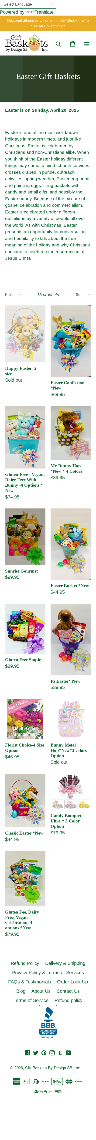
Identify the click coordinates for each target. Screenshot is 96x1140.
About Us (41, 991)
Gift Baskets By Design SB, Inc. (53, 1068)
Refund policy (68, 1000)
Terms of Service (31, 1000)
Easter (12, 110)
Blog (20, 991)
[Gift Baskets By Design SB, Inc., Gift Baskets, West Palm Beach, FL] (48, 1021)
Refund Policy (25, 963)
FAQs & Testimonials (29, 981)
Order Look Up (72, 981)
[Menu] (86, 43)
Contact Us (68, 991)
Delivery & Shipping (65, 963)
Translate (44, 12)
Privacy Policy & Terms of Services (48, 972)
